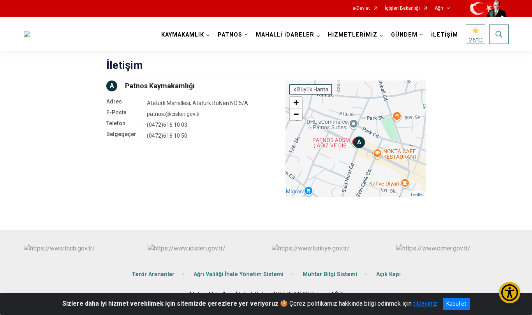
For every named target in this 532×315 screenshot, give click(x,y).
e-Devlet (361, 8)
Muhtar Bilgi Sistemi (330, 274)
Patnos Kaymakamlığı (160, 86)
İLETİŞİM (444, 35)
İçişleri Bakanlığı (402, 8)
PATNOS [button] (230, 35)
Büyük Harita (312, 89)
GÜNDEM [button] (404, 35)
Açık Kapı (388, 274)
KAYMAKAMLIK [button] (182, 35)
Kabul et (456, 304)
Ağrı (439, 8)
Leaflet (417, 194)
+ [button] (296, 102)
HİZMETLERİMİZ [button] (352, 35)
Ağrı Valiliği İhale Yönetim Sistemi (239, 274)
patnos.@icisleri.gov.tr (173, 114)
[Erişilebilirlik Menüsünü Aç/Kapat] (509, 292)
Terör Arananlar (153, 274)
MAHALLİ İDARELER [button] (285, 35)
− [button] (296, 114)
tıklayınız (425, 303)
